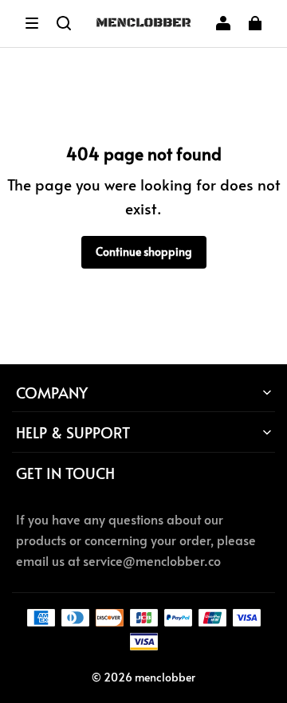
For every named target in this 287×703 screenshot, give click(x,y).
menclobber (165, 677)
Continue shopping (144, 251)
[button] (32, 23)
